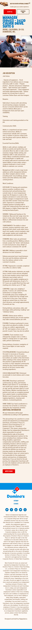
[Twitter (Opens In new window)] (7, 509)
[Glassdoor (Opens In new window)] (25, 509)
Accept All (9, 12)
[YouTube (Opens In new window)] (20, 509)
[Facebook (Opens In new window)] (11, 509)
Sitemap (16, 501)
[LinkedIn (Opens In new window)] (16, 509)
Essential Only (23, 11)
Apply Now (9, 471)
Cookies (16, 504)
